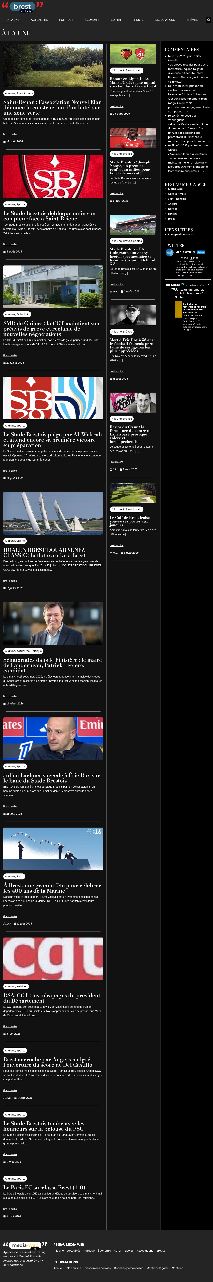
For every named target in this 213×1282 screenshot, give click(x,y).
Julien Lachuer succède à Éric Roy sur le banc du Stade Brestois (51, 778)
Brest (171, 219)
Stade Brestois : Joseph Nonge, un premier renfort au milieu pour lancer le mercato (130, 167)
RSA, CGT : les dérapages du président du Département (51, 998)
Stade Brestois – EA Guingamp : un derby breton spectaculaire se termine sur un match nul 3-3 (132, 256)
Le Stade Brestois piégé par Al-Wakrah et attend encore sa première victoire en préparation (52, 439)
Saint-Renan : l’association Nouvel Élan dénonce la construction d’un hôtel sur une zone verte (52, 107)
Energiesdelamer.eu (181, 234)
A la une (13, 19)
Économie (92, 19)
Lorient (172, 214)
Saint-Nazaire (177, 199)
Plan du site (73, 1268)
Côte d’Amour (177, 194)
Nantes (172, 209)
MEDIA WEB (175, 287)
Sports (138, 19)
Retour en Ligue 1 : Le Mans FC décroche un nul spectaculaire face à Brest (133, 82)
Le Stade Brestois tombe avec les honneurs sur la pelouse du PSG (43, 1126)
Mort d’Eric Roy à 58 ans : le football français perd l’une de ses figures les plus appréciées (132, 345)
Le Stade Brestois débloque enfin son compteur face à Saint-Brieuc (49, 216)
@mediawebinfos (195, 285)
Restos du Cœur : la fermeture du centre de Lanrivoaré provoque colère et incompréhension (130, 434)
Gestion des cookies (98, 1268)
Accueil (58, 1268)
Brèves (192, 19)
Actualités (39, 19)
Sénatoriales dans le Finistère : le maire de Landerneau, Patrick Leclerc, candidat (52, 665)
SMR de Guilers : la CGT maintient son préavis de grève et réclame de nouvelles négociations (51, 328)
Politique (66, 19)
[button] (208, 20)
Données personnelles (128, 1268)
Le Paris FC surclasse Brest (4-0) (44, 1187)
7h (209, 285)
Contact (177, 1268)
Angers (172, 204)
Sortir (116, 19)
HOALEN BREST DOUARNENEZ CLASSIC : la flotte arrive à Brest (44, 552)
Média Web (175, 189)
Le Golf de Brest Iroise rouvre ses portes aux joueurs (130, 521)
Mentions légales (158, 1268)
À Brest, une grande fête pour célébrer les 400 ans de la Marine (52, 888)
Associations (165, 19)
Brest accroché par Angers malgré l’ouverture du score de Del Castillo (47, 1062)
